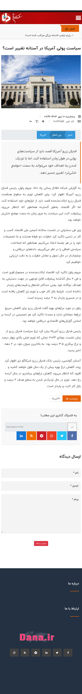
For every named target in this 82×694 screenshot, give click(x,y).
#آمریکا (56, 398)
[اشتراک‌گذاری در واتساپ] (52, 435)
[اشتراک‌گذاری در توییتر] (62, 435)
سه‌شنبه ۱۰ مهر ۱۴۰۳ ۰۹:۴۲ (59, 116)
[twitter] (57, 653)
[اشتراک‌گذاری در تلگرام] (41, 435)
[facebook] (67, 653)
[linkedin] (46, 653)
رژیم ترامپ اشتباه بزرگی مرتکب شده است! (48, 35)
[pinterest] (35, 653)
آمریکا (43, 135)
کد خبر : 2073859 (64, 121)
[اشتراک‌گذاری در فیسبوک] (72, 435)
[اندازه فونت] (35, 121)
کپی (72, 427)
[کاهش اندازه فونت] (29, 121)
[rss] (24, 653)
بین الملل (57, 135)
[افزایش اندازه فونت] (41, 121)
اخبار (69, 135)
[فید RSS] (31, 435)
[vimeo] (14, 653)
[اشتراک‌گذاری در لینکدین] (21, 435)
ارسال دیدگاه (41, 543)
